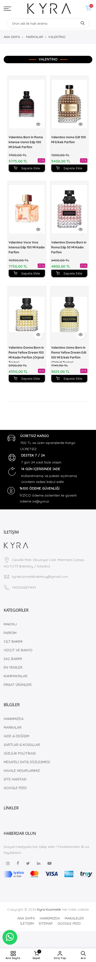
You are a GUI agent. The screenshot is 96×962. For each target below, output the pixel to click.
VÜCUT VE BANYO (18, 650)
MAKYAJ (10, 624)
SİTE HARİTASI (15, 779)
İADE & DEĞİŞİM (16, 736)
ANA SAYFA (12, 37)
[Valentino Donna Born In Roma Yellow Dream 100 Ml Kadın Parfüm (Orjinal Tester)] (27, 314)
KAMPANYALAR (15, 676)
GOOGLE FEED (15, 788)
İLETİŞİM (27, 923)
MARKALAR (34, 37)
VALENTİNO (56, 37)
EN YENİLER (13, 667)
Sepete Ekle (30, 168)
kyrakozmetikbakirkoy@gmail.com (40, 576)
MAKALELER (74, 918)
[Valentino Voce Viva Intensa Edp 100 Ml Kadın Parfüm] (27, 209)
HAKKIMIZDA (14, 719)
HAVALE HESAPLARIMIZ (22, 770)
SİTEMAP (46, 923)
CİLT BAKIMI (13, 641)
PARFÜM (10, 633)
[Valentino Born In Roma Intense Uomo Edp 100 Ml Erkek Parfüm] (27, 104)
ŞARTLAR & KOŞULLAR (22, 744)
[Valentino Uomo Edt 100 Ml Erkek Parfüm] (69, 104)
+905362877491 (24, 587)
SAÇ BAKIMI (13, 659)
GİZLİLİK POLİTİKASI (20, 753)
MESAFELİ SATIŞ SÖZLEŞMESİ (27, 762)
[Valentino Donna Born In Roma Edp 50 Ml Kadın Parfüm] (69, 209)
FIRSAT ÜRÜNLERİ (18, 684)
